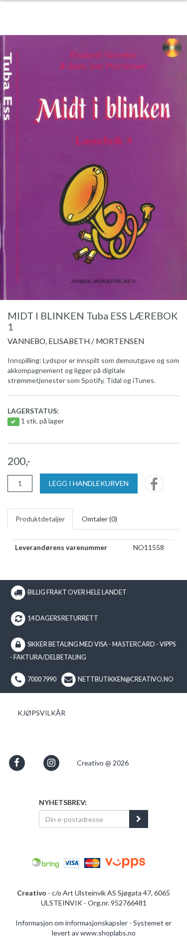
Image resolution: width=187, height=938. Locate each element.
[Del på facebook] (154, 486)
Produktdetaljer (40, 518)
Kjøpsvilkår (41, 712)
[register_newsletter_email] (138, 819)
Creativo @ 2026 (103, 762)
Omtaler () (99, 518)
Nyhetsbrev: (63, 802)
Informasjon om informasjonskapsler (71, 922)
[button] (16, 762)
